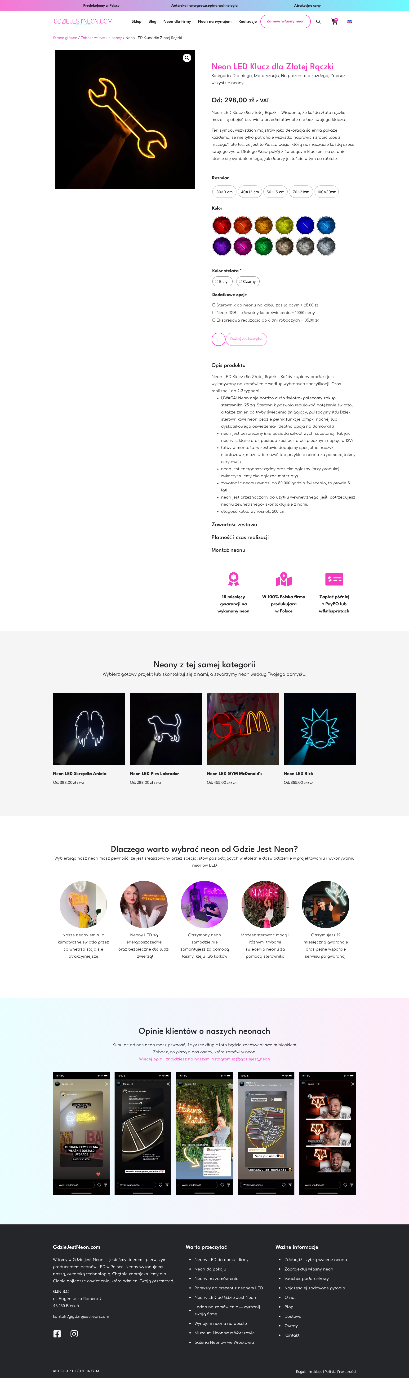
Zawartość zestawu (234, 524)
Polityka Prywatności (340, 1371)
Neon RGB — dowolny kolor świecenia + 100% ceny (265, 313)
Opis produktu (229, 365)
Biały (223, 281)
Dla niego (242, 76)
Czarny (249, 281)
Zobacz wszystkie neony (101, 38)
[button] (187, 58)
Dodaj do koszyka (246, 339)
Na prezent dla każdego (304, 76)
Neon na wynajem (214, 22)
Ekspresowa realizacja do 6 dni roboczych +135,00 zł (267, 320)
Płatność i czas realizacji (240, 537)
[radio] (224, 192)
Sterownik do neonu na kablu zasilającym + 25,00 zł (266, 305)
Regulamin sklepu (309, 1371)
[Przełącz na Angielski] (349, 21)
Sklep (137, 22)
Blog (152, 22)
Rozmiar (220, 178)
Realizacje (248, 22)
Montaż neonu (228, 550)
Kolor (217, 208)
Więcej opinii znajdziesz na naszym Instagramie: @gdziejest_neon (204, 1059)
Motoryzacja (266, 76)
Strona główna (65, 38)
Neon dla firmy (177, 22)
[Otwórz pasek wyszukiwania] (318, 22)
